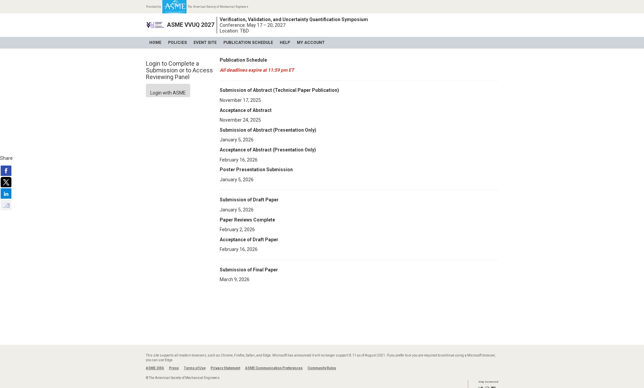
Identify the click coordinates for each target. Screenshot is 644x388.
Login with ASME (168, 92)
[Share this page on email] (6, 204)
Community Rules (322, 368)
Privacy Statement (225, 368)
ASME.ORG (155, 368)
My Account (311, 42)
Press (174, 368)
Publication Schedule (248, 42)
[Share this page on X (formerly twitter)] (6, 182)
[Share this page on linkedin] (6, 193)
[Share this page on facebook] (6, 170)
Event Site (205, 42)
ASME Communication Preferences (274, 368)
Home (155, 42)
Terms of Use (195, 368)
